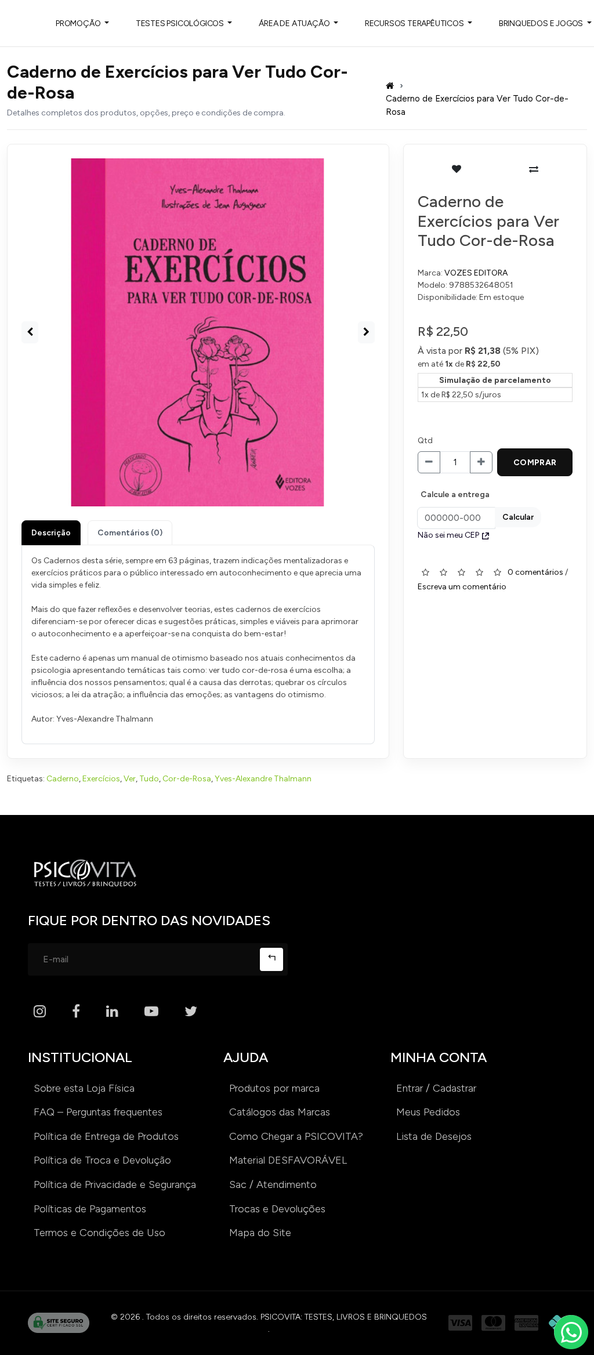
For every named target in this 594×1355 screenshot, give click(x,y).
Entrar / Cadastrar (436, 1088)
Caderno (62, 779)
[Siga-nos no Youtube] (151, 1011)
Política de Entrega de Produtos (106, 1136)
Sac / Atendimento (273, 1184)
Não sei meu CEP (448, 535)
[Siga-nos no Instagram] (40, 1011)
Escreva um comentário (462, 587)
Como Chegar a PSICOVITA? (296, 1136)
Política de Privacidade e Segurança (115, 1184)
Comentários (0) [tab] (129, 533)
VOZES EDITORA (476, 273)
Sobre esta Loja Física (84, 1088)
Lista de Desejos (434, 1136)
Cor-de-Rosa (186, 779)
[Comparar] (534, 169)
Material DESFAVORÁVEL (288, 1160)
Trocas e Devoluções (277, 1208)
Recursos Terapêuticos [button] (415, 23)
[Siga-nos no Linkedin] (112, 1011)
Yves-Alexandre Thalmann (263, 779)
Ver (130, 779)
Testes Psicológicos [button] (181, 23)
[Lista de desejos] (456, 169)
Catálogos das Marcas (279, 1112)
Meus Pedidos (428, 1112)
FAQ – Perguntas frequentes (98, 1112)
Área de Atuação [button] (295, 23)
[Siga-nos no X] (190, 1011)
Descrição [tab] (51, 533)
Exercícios (101, 779)
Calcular (518, 517)
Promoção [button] (79, 23)
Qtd (425, 440)
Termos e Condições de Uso (99, 1232)
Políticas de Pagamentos (90, 1208)
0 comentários (535, 572)
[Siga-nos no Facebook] (76, 1011)
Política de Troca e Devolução (102, 1160)
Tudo (149, 779)
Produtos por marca (274, 1088)
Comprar (535, 463)
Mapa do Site (260, 1232)
